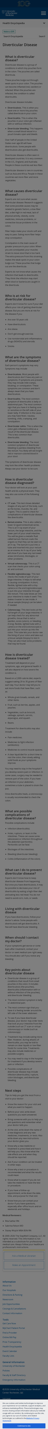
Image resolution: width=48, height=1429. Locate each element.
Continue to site (24, 1426)
